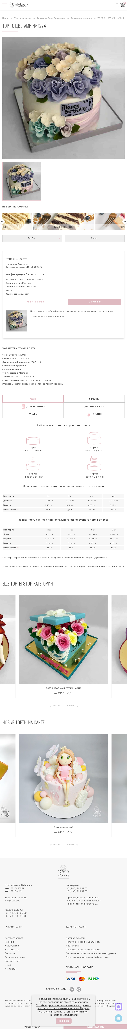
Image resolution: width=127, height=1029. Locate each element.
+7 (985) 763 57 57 (77, 889)
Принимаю (63, 1021)
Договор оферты (75, 938)
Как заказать (12, 950)
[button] (2, 221)
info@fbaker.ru (12, 901)
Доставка (10, 953)
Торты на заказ (22, 18)
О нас (8, 965)
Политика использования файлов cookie (88, 957)
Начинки (9, 942)
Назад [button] (56, 706)
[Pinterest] (79, 989)
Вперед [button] (70, 706)
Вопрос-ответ (12, 961)
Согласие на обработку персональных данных (91, 953)
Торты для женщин (81, 18)
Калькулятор (12, 946)
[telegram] (118, 1018)
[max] (118, 1006)
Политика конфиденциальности (83, 942)
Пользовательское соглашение (83, 950)
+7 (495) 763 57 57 (77, 891)
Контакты (10, 969)
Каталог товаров (14, 938)
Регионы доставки (15, 957)
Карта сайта (72, 946)
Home (5, 18)
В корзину (95, 302)
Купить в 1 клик (35, 302)
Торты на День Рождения (51, 18)
